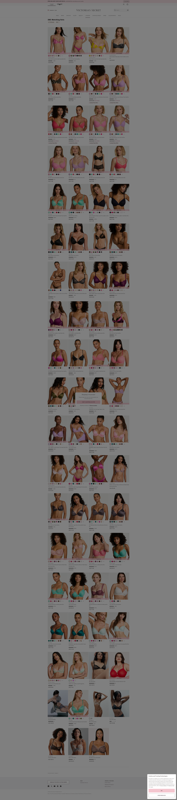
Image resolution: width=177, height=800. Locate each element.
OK (161, 790)
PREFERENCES (162, 795)
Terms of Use (171, 785)
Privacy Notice (163, 785)
